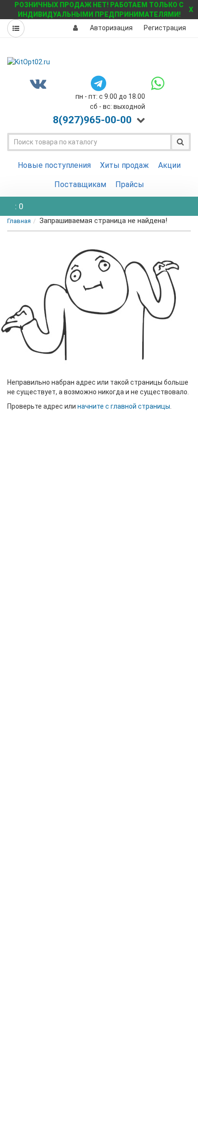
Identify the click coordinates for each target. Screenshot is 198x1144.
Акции (169, 165)
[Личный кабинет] (75, 27)
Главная (19, 220)
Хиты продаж (124, 165)
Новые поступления (54, 165)
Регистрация (165, 28)
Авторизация (111, 28)
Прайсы (129, 184)
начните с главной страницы (123, 406)
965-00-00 (92, 120)
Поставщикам (80, 184)
